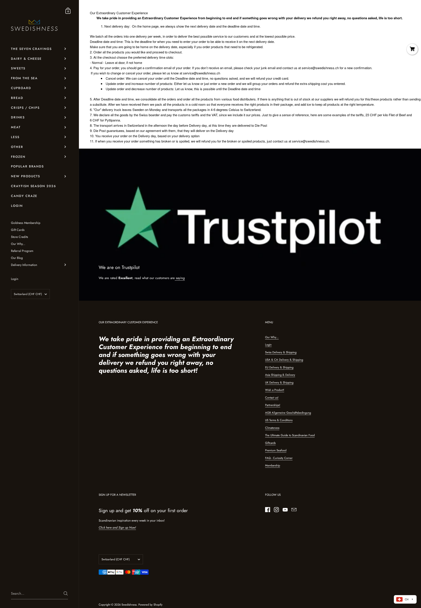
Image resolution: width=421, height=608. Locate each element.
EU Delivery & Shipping (279, 367)
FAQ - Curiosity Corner (279, 458)
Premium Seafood (275, 450)
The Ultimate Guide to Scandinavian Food (290, 435)
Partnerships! (272, 405)
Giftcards (270, 443)
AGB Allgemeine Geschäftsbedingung (288, 413)
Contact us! (271, 397)
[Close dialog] (417, 269)
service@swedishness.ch (320, 67)
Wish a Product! (274, 390)
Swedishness (129, 605)
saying (180, 278)
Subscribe (292, 331)
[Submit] (65, 593)
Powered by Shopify (150, 605)
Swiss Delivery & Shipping (280, 352)
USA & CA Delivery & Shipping (284, 360)
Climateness (272, 428)
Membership (272, 465)
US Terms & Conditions (279, 420)
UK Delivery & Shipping (279, 382)
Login (268, 345)
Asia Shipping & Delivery (280, 375)
